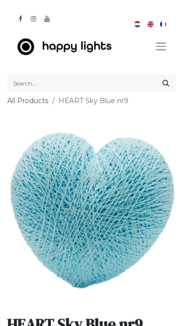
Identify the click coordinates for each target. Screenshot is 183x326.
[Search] (166, 83)
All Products (27, 100)
